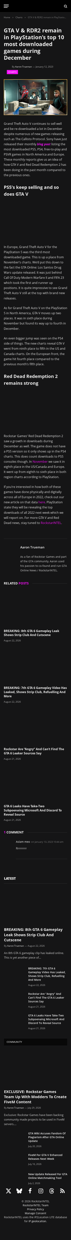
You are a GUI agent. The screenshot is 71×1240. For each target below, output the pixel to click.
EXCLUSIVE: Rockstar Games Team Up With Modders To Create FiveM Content (35, 1096)
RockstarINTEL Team (35, 1205)
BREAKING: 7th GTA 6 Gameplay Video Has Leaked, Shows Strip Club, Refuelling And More (35, 692)
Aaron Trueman (23, 66)
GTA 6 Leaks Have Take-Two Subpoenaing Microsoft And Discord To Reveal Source (33, 810)
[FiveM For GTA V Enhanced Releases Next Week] (14, 1160)
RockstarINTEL (51, 523)
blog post (44, 144)
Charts (12, 72)
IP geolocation (37, 1221)
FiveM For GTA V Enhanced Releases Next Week (45, 1157)
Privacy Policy (35, 1209)
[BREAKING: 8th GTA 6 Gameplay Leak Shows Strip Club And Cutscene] (35, 608)
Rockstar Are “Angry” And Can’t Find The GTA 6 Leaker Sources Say (34, 751)
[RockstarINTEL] (35, 6)
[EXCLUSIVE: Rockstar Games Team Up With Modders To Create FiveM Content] (35, 1068)
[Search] (65, 6)
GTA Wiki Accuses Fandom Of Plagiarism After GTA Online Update (47, 1137)
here (41, 502)
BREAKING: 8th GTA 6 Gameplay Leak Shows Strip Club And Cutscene (31, 633)
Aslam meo (23, 841)
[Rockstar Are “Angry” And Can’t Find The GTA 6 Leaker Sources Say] (35, 726)
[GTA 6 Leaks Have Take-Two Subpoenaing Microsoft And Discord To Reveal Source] (35, 783)
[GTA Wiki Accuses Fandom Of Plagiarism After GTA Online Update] (14, 1138)
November (40, 461)
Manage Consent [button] (35, 1213)
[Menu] (6, 6)
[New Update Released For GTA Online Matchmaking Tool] (14, 1179)
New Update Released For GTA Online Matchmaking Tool (47, 1176)
